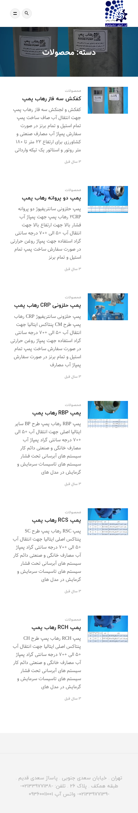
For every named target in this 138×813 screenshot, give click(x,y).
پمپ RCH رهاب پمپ (56, 627)
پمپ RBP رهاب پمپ (56, 412)
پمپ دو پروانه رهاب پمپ (51, 197)
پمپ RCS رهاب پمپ (56, 520)
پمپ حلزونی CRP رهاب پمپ (47, 305)
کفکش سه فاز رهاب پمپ (51, 98)
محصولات (73, 90)
